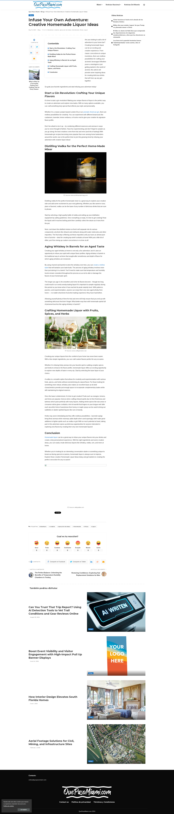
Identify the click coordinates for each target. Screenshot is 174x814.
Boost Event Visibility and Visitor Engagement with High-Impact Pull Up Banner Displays (55, 654)
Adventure (50, 30)
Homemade (75, 30)
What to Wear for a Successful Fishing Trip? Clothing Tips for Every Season (34, 85)
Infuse (81, 30)
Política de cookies (9, 806)
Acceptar (24, 809)
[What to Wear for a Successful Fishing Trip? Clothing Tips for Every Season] (34, 74)
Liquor (86, 30)
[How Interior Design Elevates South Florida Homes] (116, 700)
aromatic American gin (91, 112)
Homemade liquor (51, 437)
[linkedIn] (31, 52)
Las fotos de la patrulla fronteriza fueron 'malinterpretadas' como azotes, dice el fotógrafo (127, 43)
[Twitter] (37, 46)
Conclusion (53, 72)
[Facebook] (31, 46)
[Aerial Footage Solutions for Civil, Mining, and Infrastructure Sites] (116, 744)
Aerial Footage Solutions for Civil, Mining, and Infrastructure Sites (51, 742)
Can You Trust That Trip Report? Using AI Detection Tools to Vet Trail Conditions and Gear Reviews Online (55, 610)
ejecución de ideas (65, 30)
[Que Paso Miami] (47, 4)
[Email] (34, 58)
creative (56, 30)
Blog (31, 15)
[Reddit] (37, 52)
